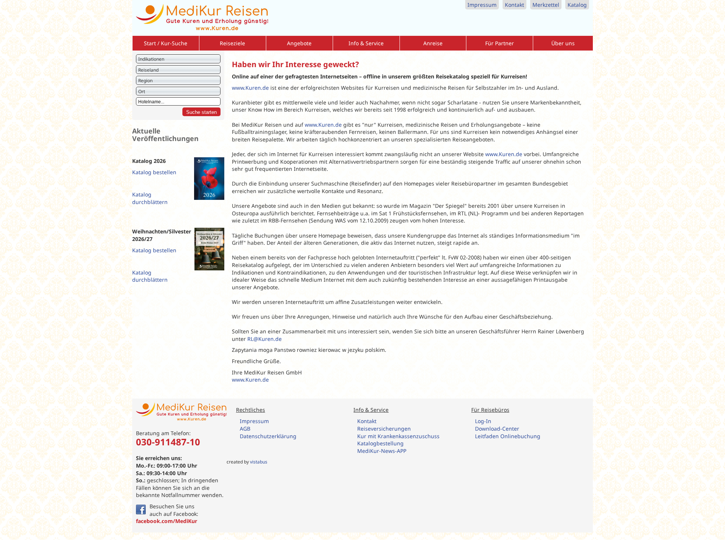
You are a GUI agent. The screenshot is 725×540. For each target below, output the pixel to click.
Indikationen (151, 59)
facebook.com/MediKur (166, 521)
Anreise (433, 43)
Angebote (299, 43)
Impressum (482, 4)
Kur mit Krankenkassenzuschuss (398, 436)
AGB (245, 428)
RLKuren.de (264, 338)
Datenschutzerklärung (268, 436)
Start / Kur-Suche (165, 43)
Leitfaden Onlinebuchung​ (507, 436)
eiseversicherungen (386, 428)
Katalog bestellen (154, 172)
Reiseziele (232, 43)
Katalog (577, 4)
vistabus (258, 462)
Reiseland (148, 70)
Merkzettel (545, 4)
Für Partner (499, 43)
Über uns (563, 43)
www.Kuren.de (250, 87)
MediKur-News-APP (382, 450)
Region (145, 80)
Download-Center (497, 428)
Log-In (483, 421)
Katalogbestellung (381, 443)
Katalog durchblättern (150, 198)
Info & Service (366, 43)
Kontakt (514, 4)
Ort (141, 91)
